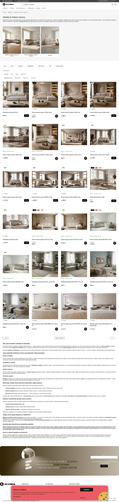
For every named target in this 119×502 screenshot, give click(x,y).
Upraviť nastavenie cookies (32, 500)
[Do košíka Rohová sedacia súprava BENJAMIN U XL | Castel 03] (56, 329)
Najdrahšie (25, 78)
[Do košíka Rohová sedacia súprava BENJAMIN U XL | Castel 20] (85, 329)
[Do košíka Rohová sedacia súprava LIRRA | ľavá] (85, 115)
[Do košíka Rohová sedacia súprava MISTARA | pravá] (114, 243)
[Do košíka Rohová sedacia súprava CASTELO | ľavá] (56, 243)
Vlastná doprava (8, 1)
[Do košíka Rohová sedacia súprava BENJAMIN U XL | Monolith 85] (114, 329)
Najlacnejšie (17, 78)
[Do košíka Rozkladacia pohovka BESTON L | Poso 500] (56, 285)
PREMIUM (23, 74)
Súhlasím (86, 489)
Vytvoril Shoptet (112, 500)
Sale (12, 74)
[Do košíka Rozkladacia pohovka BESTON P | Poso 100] (114, 285)
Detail (26, 115)
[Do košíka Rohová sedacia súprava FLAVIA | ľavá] (85, 158)
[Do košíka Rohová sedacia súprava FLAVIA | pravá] (56, 158)
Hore (6, 338)
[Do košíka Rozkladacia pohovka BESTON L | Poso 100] (27, 327)
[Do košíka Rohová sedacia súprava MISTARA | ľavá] (27, 285)
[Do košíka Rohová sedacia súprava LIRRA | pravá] (56, 116)
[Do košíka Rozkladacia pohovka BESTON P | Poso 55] (85, 285)
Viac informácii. (17, 496)
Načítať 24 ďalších (59, 338)
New (17, 74)
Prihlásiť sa (104, 466)
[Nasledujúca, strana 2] (112, 338)
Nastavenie (82, 497)
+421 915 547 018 (107, 1)
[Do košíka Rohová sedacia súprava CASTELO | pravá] (85, 243)
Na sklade (6, 74)
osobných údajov (106, 463)
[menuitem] (5, 8)
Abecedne (33, 78)
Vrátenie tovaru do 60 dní (23, 1)
